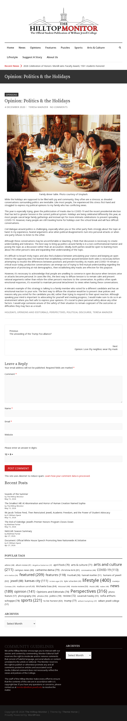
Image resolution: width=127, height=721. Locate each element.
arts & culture (81, 565)
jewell (16, 581)
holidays (10, 312)
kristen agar (56, 581)
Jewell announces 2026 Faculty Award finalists (46, 65)
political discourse (79, 312)
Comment (11, 374)
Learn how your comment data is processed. (67, 475)
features (56, 575)
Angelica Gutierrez (42, 565)
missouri (64, 586)
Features (50, 47)
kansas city (36, 581)
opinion (24, 591)
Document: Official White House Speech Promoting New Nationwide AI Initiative (45, 540)
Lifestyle (12, 57)
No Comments (59, 107)
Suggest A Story (32, 57)
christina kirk (70, 570)
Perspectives (57, 312)
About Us (52, 57)
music (94, 586)
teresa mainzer (102, 312)
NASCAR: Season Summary (18, 531)
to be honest (53, 600)
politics (55, 595)
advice (9, 565)
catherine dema (47, 570)
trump (70, 600)
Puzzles (65, 47)
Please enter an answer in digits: (21, 447)
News (22, 47)
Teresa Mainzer (38, 107)
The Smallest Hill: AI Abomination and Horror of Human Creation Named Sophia (45, 503)
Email (8, 421)
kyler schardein (72, 581)
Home (10, 47)
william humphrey (87, 601)
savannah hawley (88, 595)
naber (104, 586)
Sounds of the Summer (16, 494)
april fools (61, 565)
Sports (78, 47)
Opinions (35, 47)
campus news (24, 570)
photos (42, 596)
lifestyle (97, 580)
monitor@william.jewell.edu (29, 687)
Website (9, 434)
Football (73, 575)
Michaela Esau (46, 586)
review (69, 595)
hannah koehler (92, 575)
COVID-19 (107, 570)
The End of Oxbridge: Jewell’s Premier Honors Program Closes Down (39, 521)
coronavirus (88, 570)
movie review (79, 586)
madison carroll (26, 586)
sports (31, 600)
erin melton (11, 575)
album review (23, 565)
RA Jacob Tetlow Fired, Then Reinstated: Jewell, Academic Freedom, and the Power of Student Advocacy (57, 512)
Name (9, 408)
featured (31, 574)
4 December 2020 (15, 107)
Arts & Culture (96, 47)
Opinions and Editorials (32, 312)
